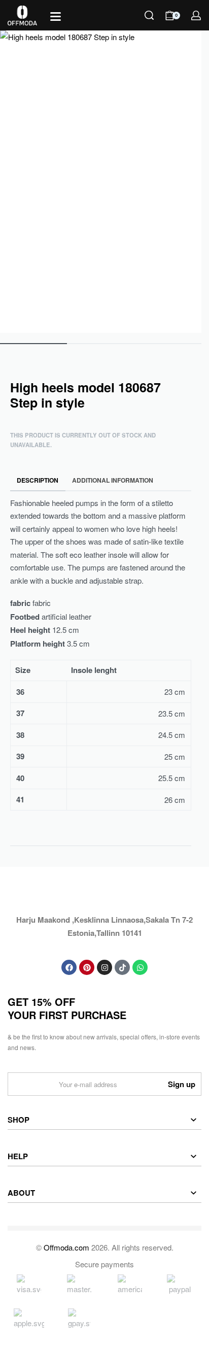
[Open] (55, 16)
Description (37, 480)
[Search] (149, 15)
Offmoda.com (66, 1247)
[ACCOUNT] (196, 15)
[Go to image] (33, 343)
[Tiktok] (122, 967)
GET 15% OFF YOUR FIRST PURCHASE (67, 1008)
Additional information (112, 480)
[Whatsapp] (140, 967)
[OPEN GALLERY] (100, 181)
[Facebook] (69, 967)
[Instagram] (104, 967)
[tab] (37, 480)
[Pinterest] (86, 967)
